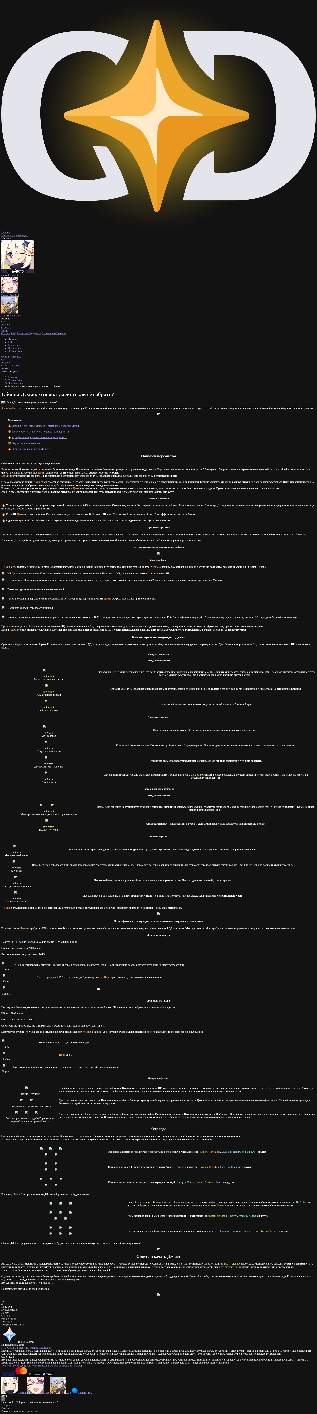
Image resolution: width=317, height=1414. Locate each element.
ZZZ (19, 356)
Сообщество (49, 333)
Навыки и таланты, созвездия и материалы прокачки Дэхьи (45, 425)
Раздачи (5, 361)
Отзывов (6, 1315)
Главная (12, 377)
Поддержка (34, 333)
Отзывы (5, 333)
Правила (61, 333)
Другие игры (85, 1392)
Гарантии (22, 333)
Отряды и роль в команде (26, 443)
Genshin (6, 356)
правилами (32, 1411)
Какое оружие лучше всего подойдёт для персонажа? (42, 431)
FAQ (13, 333)
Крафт (4, 330)
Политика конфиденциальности (19, 1365)
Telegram (6, 1405)
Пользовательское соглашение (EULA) (60, 1365)
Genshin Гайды (16, 383)
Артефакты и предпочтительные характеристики (39, 437)
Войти (5, 368)
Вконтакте (7, 1408)
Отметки (6, 365)
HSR (14, 356)
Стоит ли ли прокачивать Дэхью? (31, 449)
